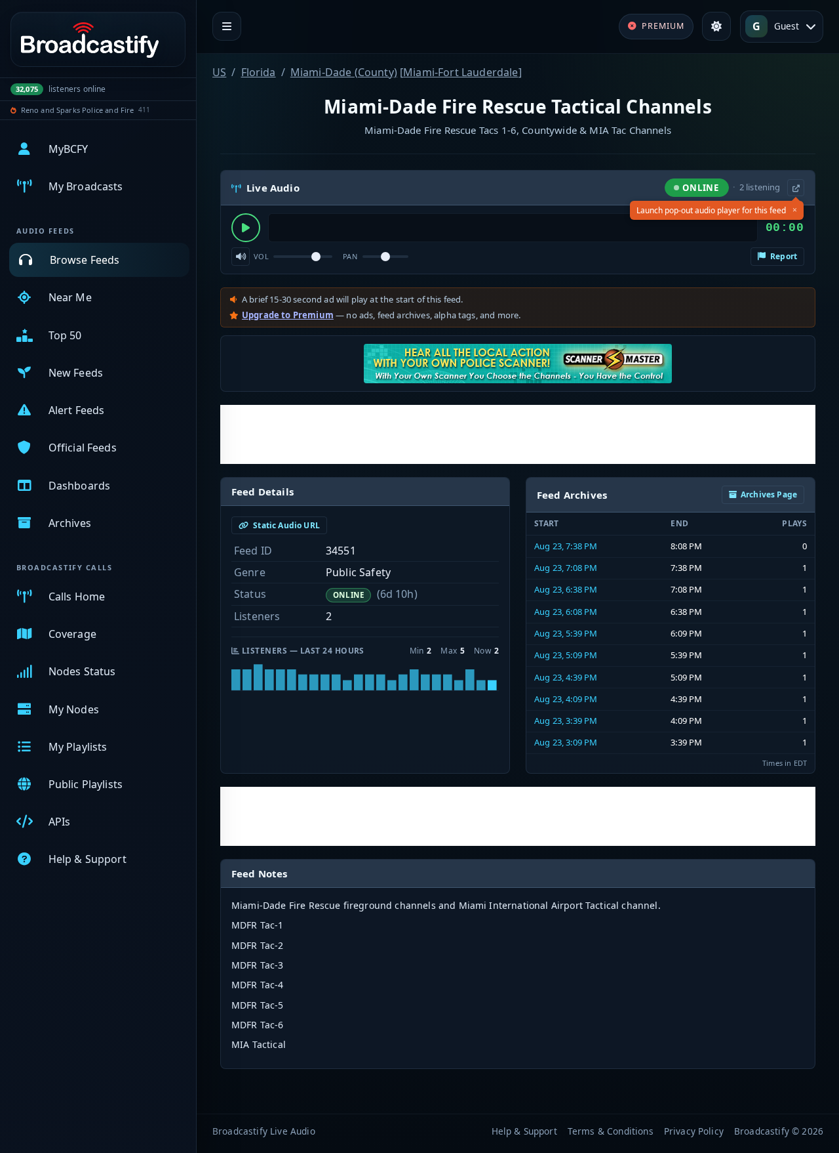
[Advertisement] (517, 434)
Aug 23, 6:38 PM (565, 589)
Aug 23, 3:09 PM (565, 742)
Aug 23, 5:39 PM (565, 633)
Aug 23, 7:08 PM (565, 568)
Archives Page (769, 494)
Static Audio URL (285, 525)
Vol (261, 256)
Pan (350, 256)
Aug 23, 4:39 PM (565, 677)
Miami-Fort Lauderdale (460, 72)
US (219, 72)
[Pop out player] (795, 187)
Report (782, 256)
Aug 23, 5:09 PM (565, 655)
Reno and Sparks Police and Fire (77, 110)
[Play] (245, 227)
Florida (258, 72)
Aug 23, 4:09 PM (565, 699)
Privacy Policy (694, 1131)
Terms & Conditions (611, 1131)
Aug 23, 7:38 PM (565, 546)
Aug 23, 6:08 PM (565, 612)
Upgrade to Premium (288, 315)
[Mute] (240, 256)
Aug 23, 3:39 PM (565, 720)
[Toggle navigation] (226, 26)
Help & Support (524, 1131)
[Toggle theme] (716, 26)
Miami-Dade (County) (343, 72)
